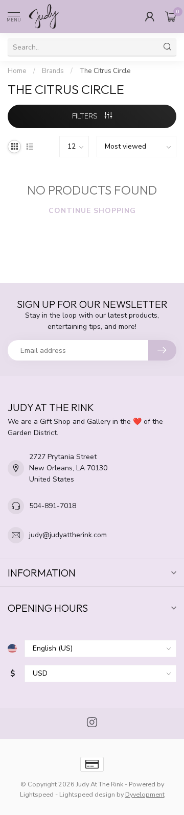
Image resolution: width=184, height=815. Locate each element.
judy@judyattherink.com (68, 535)
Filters (86, 116)
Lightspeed (37, 794)
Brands (53, 71)
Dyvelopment (145, 794)
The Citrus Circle (105, 71)
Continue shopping (92, 210)
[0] (170, 16)
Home (17, 71)
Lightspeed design (87, 794)
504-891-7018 (52, 506)
